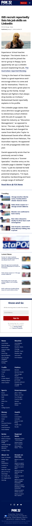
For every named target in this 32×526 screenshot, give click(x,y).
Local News (4, 343)
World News (4, 347)
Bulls (2, 397)
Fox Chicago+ (18, 397)
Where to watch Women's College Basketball (20, 486)
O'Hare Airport (5, 378)
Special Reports (5, 355)
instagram (14, 504)
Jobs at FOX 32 (5, 471)
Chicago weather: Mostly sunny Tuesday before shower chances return (19, 198)
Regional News (18, 435)
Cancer (17, 415)
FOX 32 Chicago (5, 27)
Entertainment (20, 390)
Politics (17, 367)
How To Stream (6, 457)
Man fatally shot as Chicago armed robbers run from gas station (9, 282)
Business (4, 415)
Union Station (5, 382)
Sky (2, 405)
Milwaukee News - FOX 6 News (19, 439)
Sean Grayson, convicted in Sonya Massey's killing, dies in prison (20, 228)
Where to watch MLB (19, 467)
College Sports (5, 407)
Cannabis (17, 419)
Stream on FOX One (19, 456)
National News (5, 345)
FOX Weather (18, 357)
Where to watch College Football (19, 464)
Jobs (2, 421)
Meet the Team (5, 469)
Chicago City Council (18, 385)
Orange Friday (5, 450)
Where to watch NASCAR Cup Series (19, 472)
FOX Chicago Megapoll (5, 358)
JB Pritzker (18, 380)
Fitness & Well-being (19, 421)
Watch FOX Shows (18, 404)
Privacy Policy (18, 326)
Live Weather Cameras (18, 344)
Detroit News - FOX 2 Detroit (19, 443)
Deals (3, 419)
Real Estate (4, 425)
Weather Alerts (19, 347)
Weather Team (19, 351)
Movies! (17, 401)
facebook (11, 504)
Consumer (4, 417)
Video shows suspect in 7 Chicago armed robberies (10, 273)
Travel (3, 372)
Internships (4, 474)
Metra (3, 376)
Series (3, 434)
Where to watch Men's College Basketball (19, 481)
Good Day (4, 353)
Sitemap (3, 480)
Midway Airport (5, 380)
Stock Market (5, 429)
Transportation (5, 370)
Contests (4, 467)
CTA (2, 374)
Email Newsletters (4, 462)
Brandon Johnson (20, 382)
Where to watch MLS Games (19, 494)
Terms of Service (17, 328)
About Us (5, 455)
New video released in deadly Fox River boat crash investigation (20, 220)
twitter (17, 504)
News (11, 27)
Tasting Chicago (6, 444)
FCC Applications (6, 478)
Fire (2, 403)
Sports (4, 390)
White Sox (4, 401)
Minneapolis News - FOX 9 (18, 446)
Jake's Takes (18, 393)
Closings (17, 349)
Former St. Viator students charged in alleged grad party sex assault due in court (10, 258)
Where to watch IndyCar (19, 476)
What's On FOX (19, 395)
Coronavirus (18, 417)
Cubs (2, 399)
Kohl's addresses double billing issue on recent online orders (10, 289)
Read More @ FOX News (12, 184)
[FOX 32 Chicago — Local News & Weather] (6, 3)
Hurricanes (18, 355)
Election (17, 370)
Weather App (18, 353)
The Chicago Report (18, 375)
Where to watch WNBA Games (19, 491)
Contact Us (4, 465)
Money (4, 412)
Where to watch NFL (19, 460)
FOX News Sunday (4, 362)
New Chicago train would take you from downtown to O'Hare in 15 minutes (10, 266)
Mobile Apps (5, 459)
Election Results (19, 372)
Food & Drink (18, 399)
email (21, 504)
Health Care (18, 425)
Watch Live (23, 3)
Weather (18, 341)
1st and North (5, 436)
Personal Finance (6, 423)
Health (17, 412)
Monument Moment (4, 447)
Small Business (5, 427)
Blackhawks (4, 395)
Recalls (17, 427)
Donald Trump (19, 378)
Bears (3, 393)
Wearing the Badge (4, 441)
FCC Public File (5, 476)
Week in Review (5, 438)
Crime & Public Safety (5, 350)
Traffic (4, 367)
